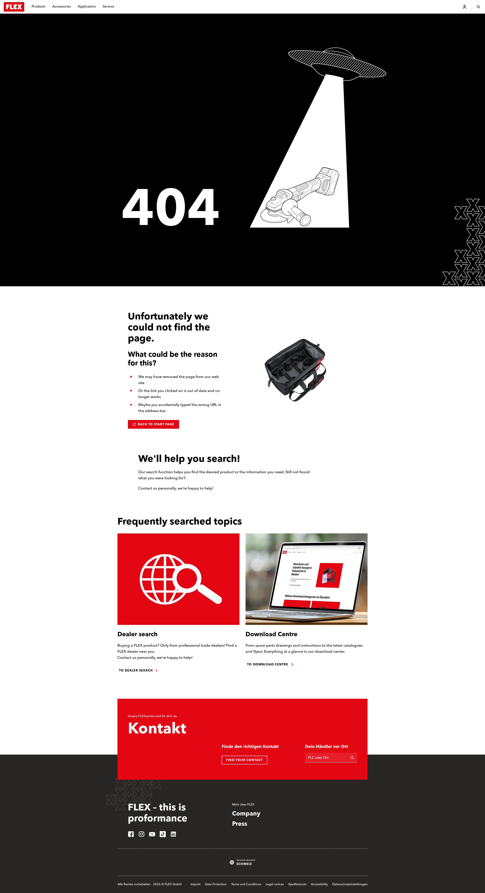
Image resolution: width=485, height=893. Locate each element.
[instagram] (141, 834)
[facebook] (131, 834)
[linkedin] (173, 834)
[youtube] (152, 834)
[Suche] (478, 7)
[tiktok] (162, 834)
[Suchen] (352, 758)
